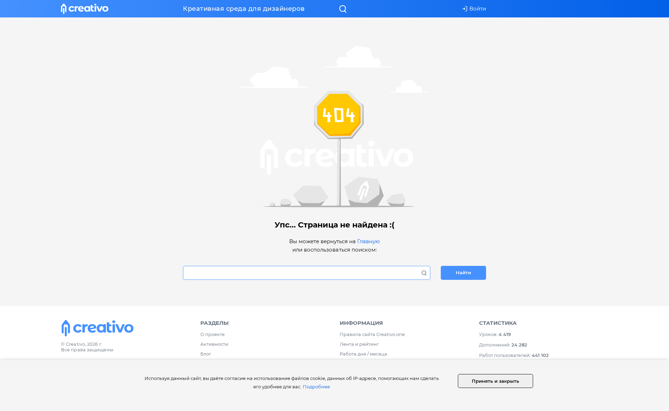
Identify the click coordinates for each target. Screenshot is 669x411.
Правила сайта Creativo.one (372, 334)
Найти (463, 272)
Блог (205, 354)
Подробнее (316, 386)
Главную (368, 241)
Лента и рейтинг (359, 344)
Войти (477, 8)
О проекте (212, 334)
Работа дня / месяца (363, 354)
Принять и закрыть (495, 381)
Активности (214, 344)
